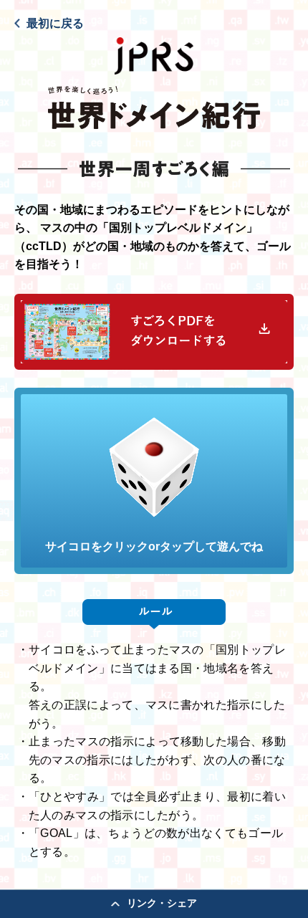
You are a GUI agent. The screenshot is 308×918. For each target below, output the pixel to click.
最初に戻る (55, 23)
